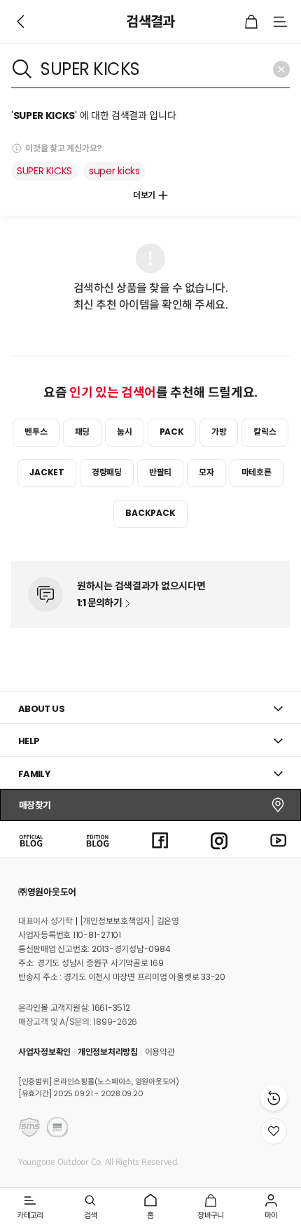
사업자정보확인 (44, 1052)
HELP (29, 741)
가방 (219, 432)
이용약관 (160, 1052)
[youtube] (278, 839)
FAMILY (34, 773)
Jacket (46, 472)
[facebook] (160, 839)
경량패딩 (107, 472)
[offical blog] (30, 839)
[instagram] (219, 839)
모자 (206, 472)
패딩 (82, 432)
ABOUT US (41, 708)
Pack (172, 432)
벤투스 (35, 432)
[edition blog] (97, 839)
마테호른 (256, 472)
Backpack (150, 513)
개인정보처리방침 (108, 1052)
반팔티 (160, 472)
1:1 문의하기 (99, 603)
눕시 (124, 432)
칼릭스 (264, 432)
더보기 (144, 195)
